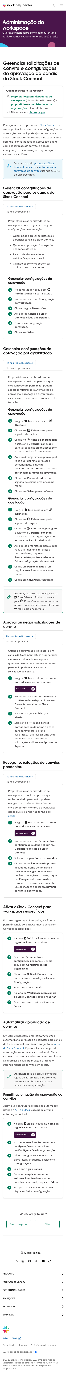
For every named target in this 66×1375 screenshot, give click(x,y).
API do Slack (22, 1110)
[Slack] (30, 1331)
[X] (36, 1261)
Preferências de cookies (43, 1345)
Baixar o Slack (10, 1338)
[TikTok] (49, 1261)
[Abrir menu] (61, 5)
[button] (18, 1224)
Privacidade (9, 1345)
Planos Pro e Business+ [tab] (19, 206)
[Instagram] (22, 1261)
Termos (23, 1345)
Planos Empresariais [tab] (18, 211)
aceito (12, 816)
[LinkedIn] (16, 1261)
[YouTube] (43, 1261)
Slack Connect (48, 125)
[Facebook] (29, 1261)
